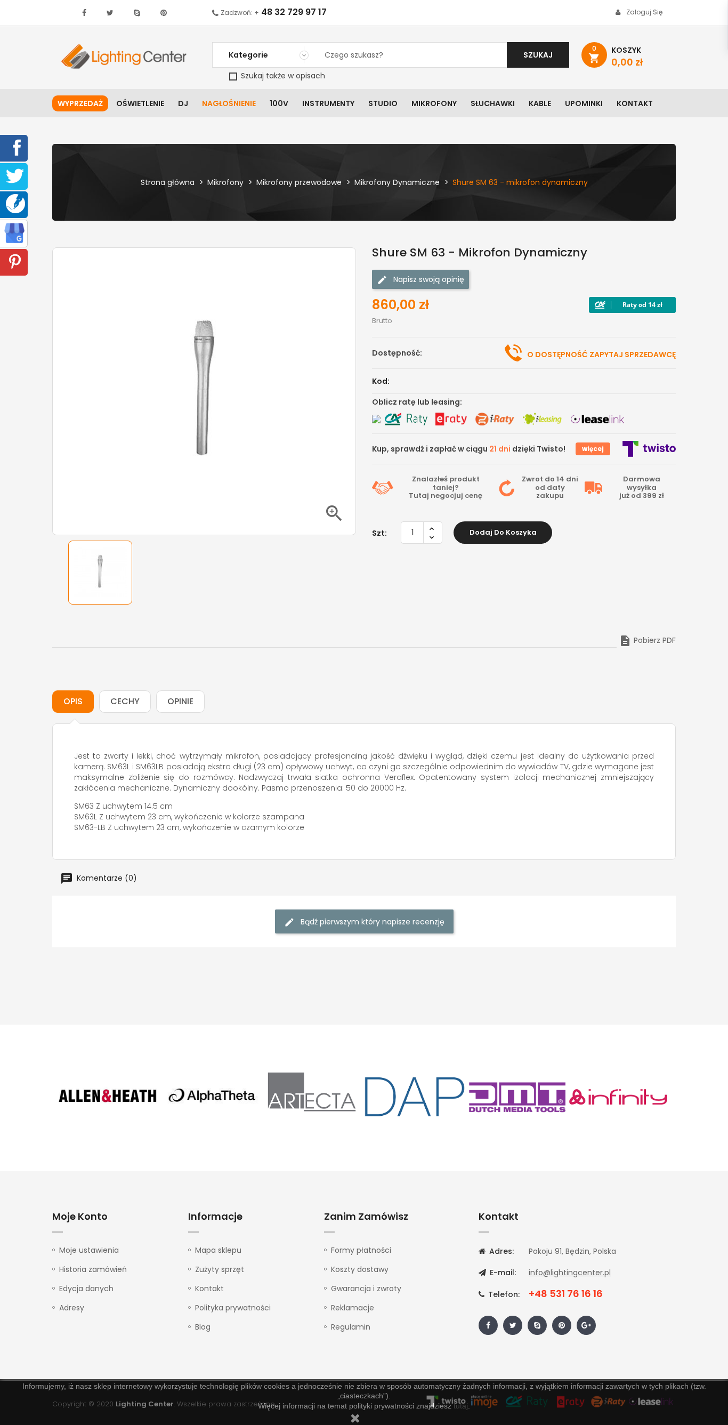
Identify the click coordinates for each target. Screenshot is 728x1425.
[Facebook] (15, 147)
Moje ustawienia (89, 1250)
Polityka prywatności (233, 1307)
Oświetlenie (140, 103)
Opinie (180, 701)
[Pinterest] (15, 261)
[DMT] (517, 1096)
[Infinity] (618, 1096)
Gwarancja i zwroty (366, 1288)
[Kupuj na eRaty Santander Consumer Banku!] (450, 419)
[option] (100, 573)
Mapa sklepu (218, 1250)
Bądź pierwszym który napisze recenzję (371, 921)
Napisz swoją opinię (427, 279)
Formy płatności (361, 1250)
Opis (73, 701)
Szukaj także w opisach (282, 75)
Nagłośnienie (229, 103)
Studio (383, 103)
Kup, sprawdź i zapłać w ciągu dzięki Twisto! (468, 449)
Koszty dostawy (360, 1269)
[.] (84, 12)
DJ (183, 103)
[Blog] (15, 203)
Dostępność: (397, 353)
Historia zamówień (93, 1269)
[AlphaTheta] (210, 1096)
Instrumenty (328, 103)
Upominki (584, 103)
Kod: (381, 381)
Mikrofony (434, 103)
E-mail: (502, 1272)
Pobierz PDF (647, 640)
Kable (540, 103)
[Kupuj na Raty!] (632, 305)
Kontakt (635, 103)
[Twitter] (15, 175)
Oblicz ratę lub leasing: (417, 402)
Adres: (500, 1251)
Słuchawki (493, 103)
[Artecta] (312, 1096)
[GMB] (14, 232)
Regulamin (350, 1327)
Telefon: (503, 1294)
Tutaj (419, 495)
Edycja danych (86, 1288)
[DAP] (414, 1096)
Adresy (71, 1307)
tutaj (461, 1406)
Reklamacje (352, 1307)
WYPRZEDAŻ (80, 103)
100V (279, 103)
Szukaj (538, 55)
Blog (203, 1327)
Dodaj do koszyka (503, 532)
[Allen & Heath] (108, 1096)
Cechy (125, 701)
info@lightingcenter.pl (570, 1272)
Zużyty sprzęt (219, 1269)
